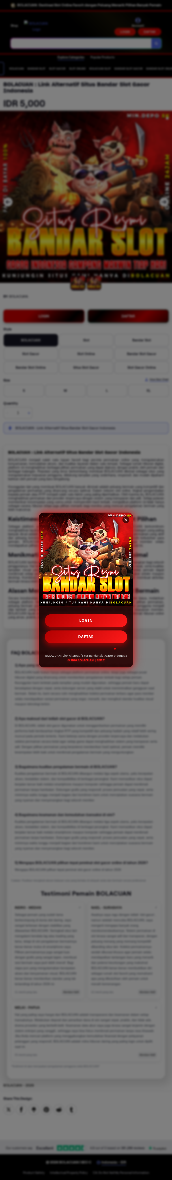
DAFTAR (86, 636)
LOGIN (86, 620)
